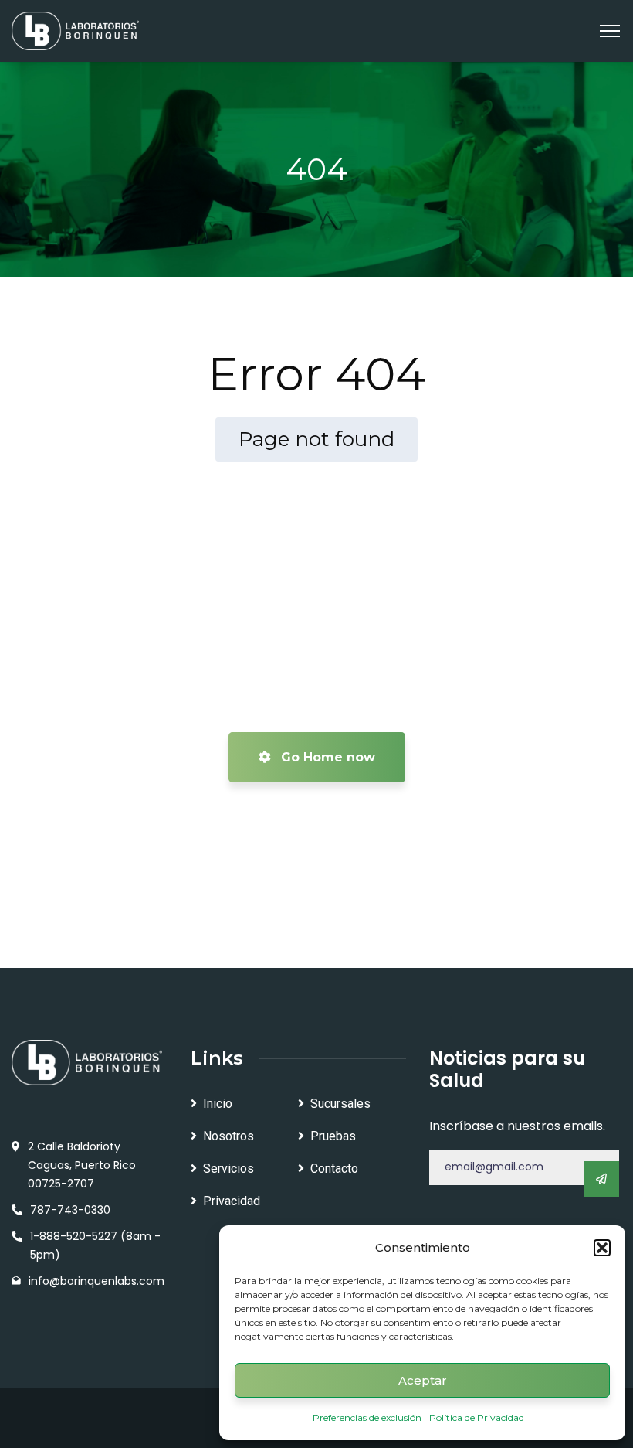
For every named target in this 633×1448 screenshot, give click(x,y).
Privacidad (231, 1201)
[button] (602, 1248)
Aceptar (422, 1380)
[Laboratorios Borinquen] (75, 29)
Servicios (228, 1168)
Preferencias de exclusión (367, 1417)
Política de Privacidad (476, 1417)
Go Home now (326, 757)
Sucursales (340, 1103)
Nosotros (228, 1136)
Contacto (334, 1168)
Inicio (217, 1103)
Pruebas (333, 1136)
